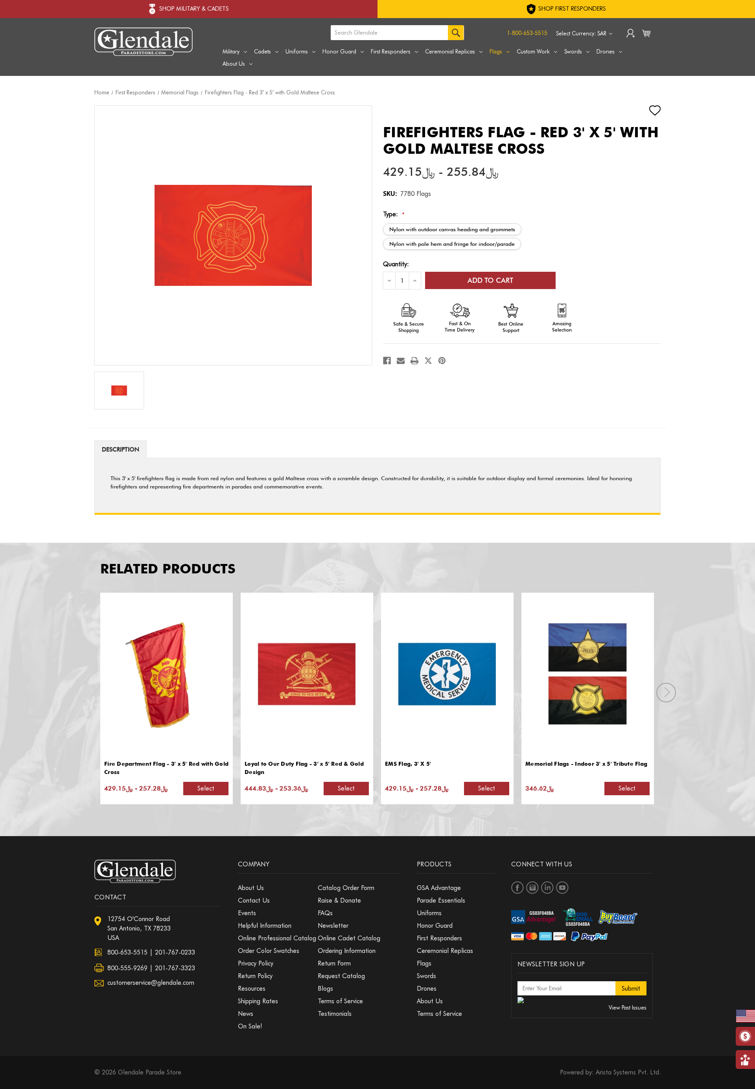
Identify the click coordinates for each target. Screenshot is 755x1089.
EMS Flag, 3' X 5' (408, 764)
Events (247, 913)
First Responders (391, 51)
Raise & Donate (339, 900)
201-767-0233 (175, 952)
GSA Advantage (439, 888)
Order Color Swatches (268, 950)
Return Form (334, 963)
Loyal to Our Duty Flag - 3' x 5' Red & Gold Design (304, 768)
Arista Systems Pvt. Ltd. (628, 1072)
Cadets (262, 51)
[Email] (401, 360)
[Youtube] (562, 887)
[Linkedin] (547, 887)
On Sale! (250, 1026)
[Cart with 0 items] (646, 35)
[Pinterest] (442, 360)
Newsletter (333, 925)
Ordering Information (347, 950)
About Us (234, 64)
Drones (606, 51)
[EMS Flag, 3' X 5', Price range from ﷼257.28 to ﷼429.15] (447, 674)
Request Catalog (341, 976)
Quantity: (396, 264)
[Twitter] (428, 360)
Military (231, 51)
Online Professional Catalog (277, 938)
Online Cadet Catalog (349, 938)
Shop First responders (571, 8)
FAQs (325, 913)
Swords (573, 51)
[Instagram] (532, 887)
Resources (251, 988)
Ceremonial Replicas (450, 51)
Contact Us (254, 900)
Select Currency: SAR (582, 33)
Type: (394, 214)
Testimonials (335, 1013)
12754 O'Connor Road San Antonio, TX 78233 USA (139, 928)
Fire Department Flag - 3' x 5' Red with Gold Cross (166, 768)
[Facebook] (387, 360)
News (245, 1013)
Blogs (325, 988)
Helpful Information (264, 925)
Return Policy (255, 976)
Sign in (630, 34)
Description (120, 449)
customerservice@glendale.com (150, 982)
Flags (496, 51)
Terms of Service (340, 1001)
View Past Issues (627, 1007)
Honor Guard (339, 51)
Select (205, 788)
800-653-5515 (127, 952)
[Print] (414, 360)
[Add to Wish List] (648, 110)
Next (666, 692)
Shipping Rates (258, 1001)
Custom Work (533, 51)
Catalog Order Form (346, 888)
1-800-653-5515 (527, 33)
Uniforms (296, 51)
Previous (87, 692)
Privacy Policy (255, 963)
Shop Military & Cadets (194, 8)
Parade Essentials (441, 900)
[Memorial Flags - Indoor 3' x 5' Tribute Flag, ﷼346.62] (587, 674)
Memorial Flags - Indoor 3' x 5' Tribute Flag (586, 764)
